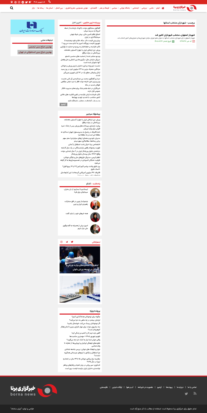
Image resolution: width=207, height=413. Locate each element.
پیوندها (169, 387)
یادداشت (96, 183)
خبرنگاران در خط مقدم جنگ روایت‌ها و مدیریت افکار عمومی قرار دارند (81, 90)
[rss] (195, 394)
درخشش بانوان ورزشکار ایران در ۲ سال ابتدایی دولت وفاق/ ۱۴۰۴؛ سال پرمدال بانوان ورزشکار (80, 153)
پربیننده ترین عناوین (91, 22)
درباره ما (180, 387)
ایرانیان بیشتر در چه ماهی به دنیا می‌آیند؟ (84, 320)
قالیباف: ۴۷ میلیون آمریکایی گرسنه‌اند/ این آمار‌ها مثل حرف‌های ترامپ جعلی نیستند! (80, 174)
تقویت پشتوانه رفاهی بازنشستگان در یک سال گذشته (80, 148)
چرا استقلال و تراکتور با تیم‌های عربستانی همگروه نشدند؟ (82, 354)
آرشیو (63, 104)
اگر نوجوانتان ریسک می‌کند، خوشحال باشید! (83, 323)
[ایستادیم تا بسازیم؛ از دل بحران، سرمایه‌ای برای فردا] (95, 193)
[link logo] (184, 8)
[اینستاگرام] (19, 2)
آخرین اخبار (76, 22)
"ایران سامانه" (16, 408)
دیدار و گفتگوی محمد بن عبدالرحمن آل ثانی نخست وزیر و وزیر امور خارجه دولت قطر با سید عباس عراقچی (80, 80)
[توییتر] (26, 2)
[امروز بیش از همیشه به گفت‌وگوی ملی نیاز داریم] (95, 229)
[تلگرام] (23, 2)
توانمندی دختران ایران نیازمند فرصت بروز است (82, 368)
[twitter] (72, 242)
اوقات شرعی (117, 387)
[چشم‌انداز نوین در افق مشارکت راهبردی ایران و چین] (95, 205)
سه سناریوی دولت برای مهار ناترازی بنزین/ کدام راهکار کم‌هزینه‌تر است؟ (80, 328)
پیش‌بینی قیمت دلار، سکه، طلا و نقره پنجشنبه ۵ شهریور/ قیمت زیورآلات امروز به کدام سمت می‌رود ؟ (81, 42)
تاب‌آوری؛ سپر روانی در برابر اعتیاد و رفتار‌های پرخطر (81, 365)
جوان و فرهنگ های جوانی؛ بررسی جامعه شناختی (82, 349)
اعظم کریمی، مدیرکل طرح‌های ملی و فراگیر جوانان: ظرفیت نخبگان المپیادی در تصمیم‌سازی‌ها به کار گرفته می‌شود (80, 160)
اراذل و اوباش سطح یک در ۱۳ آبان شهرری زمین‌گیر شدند (82, 74)
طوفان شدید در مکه (92, 85)
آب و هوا (129, 387)
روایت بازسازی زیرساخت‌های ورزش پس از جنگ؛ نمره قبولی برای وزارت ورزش (80, 127)
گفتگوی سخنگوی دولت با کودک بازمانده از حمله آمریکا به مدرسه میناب (82, 29)
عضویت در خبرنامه (145, 387)
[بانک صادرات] (32, 26)
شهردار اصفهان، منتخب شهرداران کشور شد (175, 35)
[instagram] (61, 242)
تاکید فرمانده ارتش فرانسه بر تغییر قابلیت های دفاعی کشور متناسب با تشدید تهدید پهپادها (80, 96)
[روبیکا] (30, 2)
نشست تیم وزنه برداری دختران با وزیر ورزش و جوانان (80, 66)
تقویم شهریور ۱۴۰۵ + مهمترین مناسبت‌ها (85, 336)
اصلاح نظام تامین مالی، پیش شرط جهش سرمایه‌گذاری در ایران (85, 36)
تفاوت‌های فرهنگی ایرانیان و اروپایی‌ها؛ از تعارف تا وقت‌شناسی (82, 344)
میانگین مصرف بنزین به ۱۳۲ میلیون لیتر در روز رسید (80, 69)
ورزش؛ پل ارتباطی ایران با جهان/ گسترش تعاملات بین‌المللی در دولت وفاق (82, 51)
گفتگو (88, 183)
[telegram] (67, 242)
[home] (163, 8)
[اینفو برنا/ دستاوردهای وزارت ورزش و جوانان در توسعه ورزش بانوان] (80, 259)
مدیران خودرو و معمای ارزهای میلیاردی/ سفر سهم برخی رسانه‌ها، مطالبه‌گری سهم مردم (81, 140)
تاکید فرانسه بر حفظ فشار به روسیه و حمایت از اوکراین (80, 46)
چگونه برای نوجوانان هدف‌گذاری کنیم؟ (86, 316)
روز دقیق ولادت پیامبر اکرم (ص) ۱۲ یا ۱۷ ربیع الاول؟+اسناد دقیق (81, 168)
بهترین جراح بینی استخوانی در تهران (35, 52)
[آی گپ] (12, 2)
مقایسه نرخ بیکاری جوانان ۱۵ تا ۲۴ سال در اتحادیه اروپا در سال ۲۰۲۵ (81, 360)
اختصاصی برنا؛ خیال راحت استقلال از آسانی (84, 144)
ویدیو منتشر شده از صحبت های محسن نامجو (82, 56)
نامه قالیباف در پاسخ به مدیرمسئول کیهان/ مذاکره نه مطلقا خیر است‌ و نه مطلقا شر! (80, 133)
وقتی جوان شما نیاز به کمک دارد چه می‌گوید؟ (83, 339)
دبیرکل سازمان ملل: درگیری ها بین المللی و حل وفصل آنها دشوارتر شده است (80, 61)
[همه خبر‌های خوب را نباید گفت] (95, 217)
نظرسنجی (104, 387)
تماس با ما (192, 387)
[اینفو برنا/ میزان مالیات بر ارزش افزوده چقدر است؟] (80, 289)
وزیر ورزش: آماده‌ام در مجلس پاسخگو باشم (84, 100)
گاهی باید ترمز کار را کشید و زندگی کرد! (86, 333)
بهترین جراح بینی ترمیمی (40, 47)
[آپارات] (15, 2)
